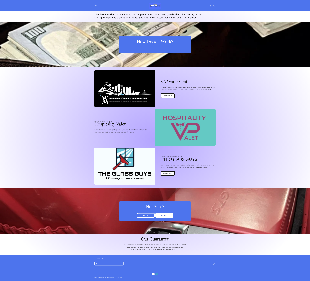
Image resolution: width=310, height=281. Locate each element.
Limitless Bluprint (102, 277)
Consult (145, 215)
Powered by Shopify (110, 277)
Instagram (164, 215)
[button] (96, 5)
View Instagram (167, 95)
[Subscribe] (121, 264)
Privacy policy (119, 277)
